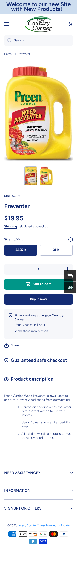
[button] (70, 24)
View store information (31, 331)
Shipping (10, 226)
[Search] (8, 40)
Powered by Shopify (58, 525)
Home (8, 53)
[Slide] (70, 239)
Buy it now (38, 299)
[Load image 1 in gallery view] (30, 175)
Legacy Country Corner (31, 525)
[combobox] (38, 40)
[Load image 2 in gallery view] (46, 175)
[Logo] (38, 24)
